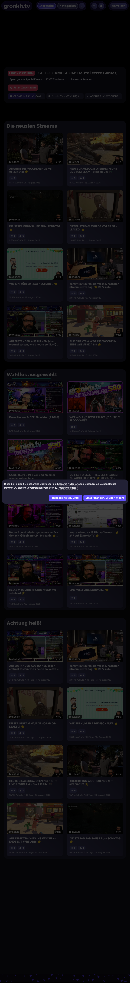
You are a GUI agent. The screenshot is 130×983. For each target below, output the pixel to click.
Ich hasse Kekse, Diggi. (65, 497)
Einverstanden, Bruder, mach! (104, 497)
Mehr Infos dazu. (68, 487)
